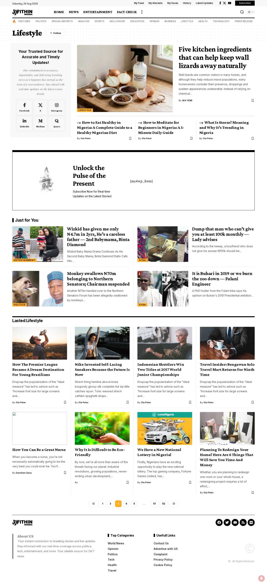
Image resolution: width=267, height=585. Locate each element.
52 (163, 503)
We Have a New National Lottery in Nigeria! (159, 452)
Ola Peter (85, 138)
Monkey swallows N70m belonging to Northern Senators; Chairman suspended (98, 278)
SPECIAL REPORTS (62, 21)
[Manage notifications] (261, 578)
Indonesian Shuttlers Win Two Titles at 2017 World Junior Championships (160, 369)
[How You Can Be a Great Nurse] (39, 428)
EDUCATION (137, 21)
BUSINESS (170, 21)
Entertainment (24, 260)
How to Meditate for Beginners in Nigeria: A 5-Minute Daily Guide (161, 127)
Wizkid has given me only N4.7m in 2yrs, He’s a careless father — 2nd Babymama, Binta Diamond (98, 236)
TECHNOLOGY (221, 21)
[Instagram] (56, 108)
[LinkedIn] (24, 123)
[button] (142, 12)
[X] (224, 3)
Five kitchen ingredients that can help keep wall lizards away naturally (215, 57)
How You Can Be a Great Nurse (39, 449)
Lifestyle (84, 110)
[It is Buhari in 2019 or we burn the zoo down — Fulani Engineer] (162, 288)
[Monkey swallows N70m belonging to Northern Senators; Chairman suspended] (37, 288)
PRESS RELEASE (244, 21)
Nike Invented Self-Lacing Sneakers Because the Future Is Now (102, 369)
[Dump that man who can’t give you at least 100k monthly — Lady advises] (162, 244)
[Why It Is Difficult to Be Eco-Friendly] (102, 428)
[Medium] (40, 123)
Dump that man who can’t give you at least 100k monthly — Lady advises (223, 234)
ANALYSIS (84, 21)
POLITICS (41, 21)
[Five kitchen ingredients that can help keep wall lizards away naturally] (125, 78)
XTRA (142, 260)
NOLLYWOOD (117, 21)
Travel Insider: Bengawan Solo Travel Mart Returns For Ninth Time (227, 369)
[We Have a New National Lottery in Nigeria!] (164, 428)
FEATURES (24, 21)
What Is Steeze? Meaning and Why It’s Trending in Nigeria (224, 127)
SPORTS (99, 21)
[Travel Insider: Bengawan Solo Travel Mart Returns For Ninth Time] (227, 343)
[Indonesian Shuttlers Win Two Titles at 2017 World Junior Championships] (164, 343)
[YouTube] (229, 3)
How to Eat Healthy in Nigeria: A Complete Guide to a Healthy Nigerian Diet (104, 127)
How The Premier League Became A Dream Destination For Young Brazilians (38, 369)
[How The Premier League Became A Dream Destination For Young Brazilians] (39, 343)
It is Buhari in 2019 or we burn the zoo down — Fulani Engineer (222, 278)
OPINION (154, 21)
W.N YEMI (187, 100)
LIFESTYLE (187, 21)
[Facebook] (220, 3)
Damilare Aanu (24, 472)
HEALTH (203, 21)
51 (154, 503)
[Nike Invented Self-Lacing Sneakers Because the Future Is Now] (102, 343)
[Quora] (56, 123)
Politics (19, 304)
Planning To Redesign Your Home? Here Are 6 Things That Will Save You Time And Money (226, 457)
